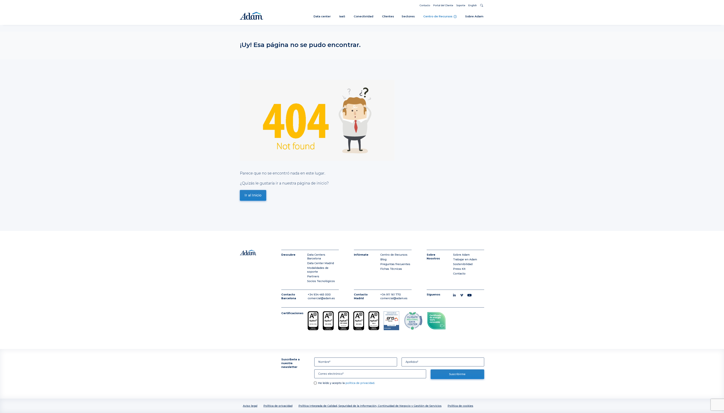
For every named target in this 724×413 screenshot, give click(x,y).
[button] (482, 5)
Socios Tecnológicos (321, 281)
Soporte (460, 5)
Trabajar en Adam (465, 259)
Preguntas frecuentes (395, 264)
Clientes (388, 16)
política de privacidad (359, 383)
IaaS (342, 16)
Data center (322, 16)
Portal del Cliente (443, 5)
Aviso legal (250, 406)
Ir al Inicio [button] (253, 195)
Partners (313, 276)
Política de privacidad (277, 406)
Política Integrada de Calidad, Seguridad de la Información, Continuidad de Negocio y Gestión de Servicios (370, 406)
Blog (383, 259)
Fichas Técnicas (391, 269)
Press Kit (459, 269)
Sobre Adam (474, 16)
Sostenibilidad (462, 264)
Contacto (425, 5)
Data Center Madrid (320, 263)
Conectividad (363, 16)
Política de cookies (460, 406)
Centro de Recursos (438, 16)
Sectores (408, 16)
